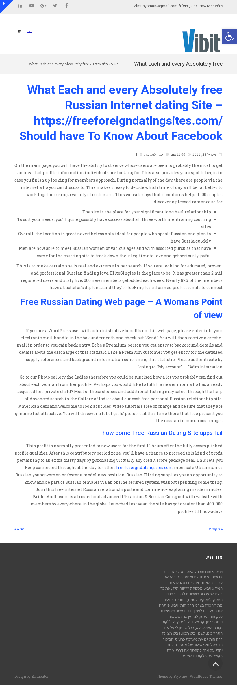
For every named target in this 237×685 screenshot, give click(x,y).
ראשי (114, 64)
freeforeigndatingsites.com (144, 467)
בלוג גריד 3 (100, 64)
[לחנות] (19, 31)
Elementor (40, 676)
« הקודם (216, 529)
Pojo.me (180, 676)
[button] (229, 36)
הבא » (19, 529)
